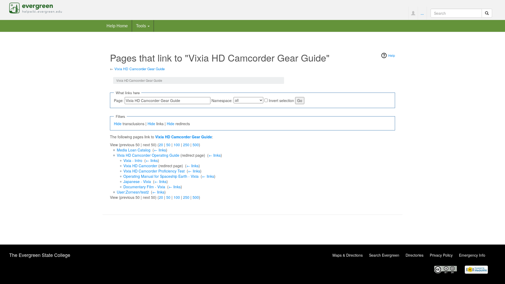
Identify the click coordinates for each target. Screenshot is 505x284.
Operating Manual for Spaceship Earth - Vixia (161, 176)
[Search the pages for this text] (487, 13)
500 (196, 144)
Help (391, 55)
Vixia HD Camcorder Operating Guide (148, 155)
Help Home (117, 25)
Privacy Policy (441, 255)
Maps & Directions (347, 255)
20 (161, 144)
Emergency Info (472, 255)
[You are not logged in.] (413, 13)
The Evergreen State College (39, 254)
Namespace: (222, 100)
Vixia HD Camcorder (140, 165)
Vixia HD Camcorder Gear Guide (139, 68)
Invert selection (281, 100)
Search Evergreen (384, 255)
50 (168, 144)
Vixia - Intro (132, 160)
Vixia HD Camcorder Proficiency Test (154, 171)
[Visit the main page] (35, 7)
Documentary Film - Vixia (144, 186)
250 (186, 144)
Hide (118, 123)
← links (160, 150)
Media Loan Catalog (133, 150)
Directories (414, 255)
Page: (119, 100)
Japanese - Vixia (137, 181)
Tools (141, 25)
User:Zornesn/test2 (133, 192)
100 (177, 144)
